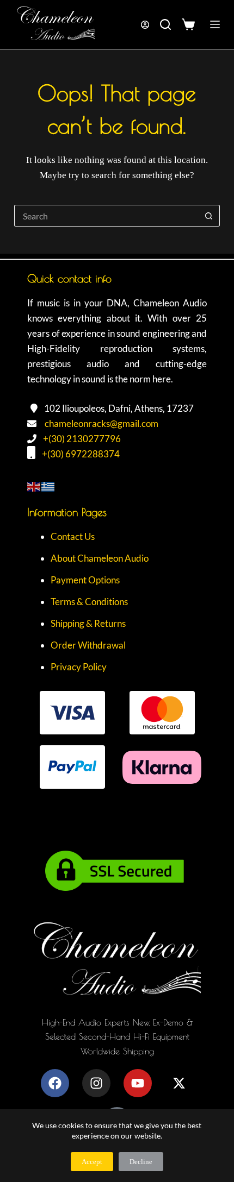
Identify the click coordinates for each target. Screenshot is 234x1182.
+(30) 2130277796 (82, 438)
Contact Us (73, 536)
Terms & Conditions (89, 601)
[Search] (165, 24)
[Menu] (215, 24)
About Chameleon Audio (100, 558)
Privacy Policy (79, 666)
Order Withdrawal (88, 645)
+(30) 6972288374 (81, 454)
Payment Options (85, 580)
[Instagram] (96, 1083)
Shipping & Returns (88, 623)
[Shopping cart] (191, 24)
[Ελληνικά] (48, 485)
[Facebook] (55, 1083)
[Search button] (209, 216)
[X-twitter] (179, 1083)
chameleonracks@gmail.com (101, 423)
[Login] (145, 25)
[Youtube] (138, 1083)
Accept (92, 1162)
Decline (141, 1162)
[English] (34, 485)
